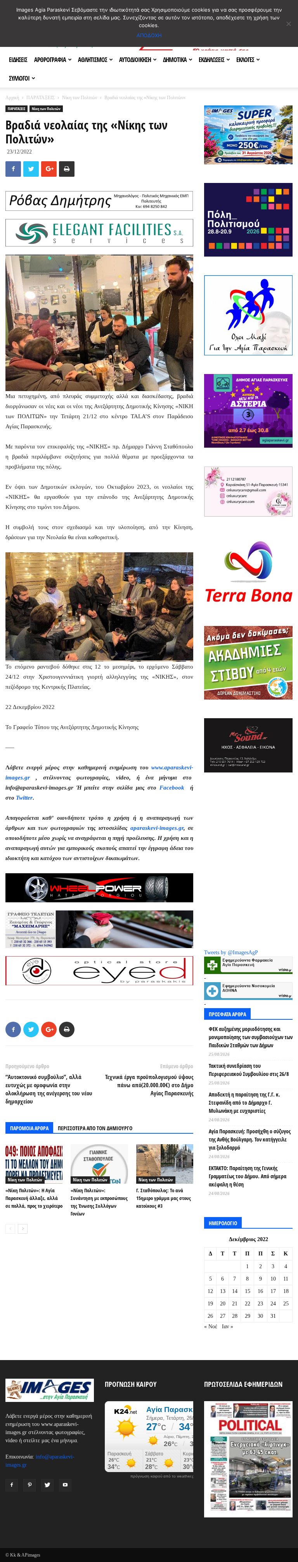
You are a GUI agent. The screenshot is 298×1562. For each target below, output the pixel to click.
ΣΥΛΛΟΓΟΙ (19, 78)
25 (286, 1304)
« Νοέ (210, 1326)
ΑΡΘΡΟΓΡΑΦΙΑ (50, 59)
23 (260, 1304)
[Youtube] (65, 1485)
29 (247, 1316)
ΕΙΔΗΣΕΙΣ (18, 59)
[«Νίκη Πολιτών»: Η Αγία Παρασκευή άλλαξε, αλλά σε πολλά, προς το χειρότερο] (33, 1164)
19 (210, 1304)
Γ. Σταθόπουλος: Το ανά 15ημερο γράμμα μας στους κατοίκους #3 (163, 1198)
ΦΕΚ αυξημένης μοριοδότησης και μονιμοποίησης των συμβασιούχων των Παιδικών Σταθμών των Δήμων (251, 1037)
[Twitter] (47, 1485)
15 (247, 1291)
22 (247, 1304)
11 (285, 1279)
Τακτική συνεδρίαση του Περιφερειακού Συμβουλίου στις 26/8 (249, 1070)
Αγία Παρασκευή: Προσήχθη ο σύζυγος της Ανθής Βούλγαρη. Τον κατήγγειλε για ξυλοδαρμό (250, 1139)
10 (273, 1279)
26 (210, 1316)
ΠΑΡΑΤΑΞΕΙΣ (40, 97)
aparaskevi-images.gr (157, 828)
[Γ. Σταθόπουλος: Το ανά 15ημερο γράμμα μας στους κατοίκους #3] (164, 1163)
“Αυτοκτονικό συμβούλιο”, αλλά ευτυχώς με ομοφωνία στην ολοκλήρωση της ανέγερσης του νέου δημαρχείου (48, 1089)
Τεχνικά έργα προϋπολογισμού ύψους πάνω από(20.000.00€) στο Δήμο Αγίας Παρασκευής (149, 1085)
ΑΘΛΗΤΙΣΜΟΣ (92, 59)
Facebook (173, 787)
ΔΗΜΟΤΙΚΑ (175, 59)
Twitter (24, 798)
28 (234, 1316)
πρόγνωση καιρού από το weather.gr (163, 1476)
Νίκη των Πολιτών (79, 97)
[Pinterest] (29, 1485)
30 (260, 1316)
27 (222, 1316)
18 (286, 1291)
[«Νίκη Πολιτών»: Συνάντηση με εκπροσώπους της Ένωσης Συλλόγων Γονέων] (99, 1163)
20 (222, 1304)
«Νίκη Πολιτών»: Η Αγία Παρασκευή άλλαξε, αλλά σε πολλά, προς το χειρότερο (33, 1198)
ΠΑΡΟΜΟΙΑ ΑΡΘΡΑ (29, 1128)
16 (260, 1291)
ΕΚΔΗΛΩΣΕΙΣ (211, 59)
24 (273, 1304)
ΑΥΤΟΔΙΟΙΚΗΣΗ (135, 59)
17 (273, 1291)
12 (210, 1291)
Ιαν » (227, 1326)
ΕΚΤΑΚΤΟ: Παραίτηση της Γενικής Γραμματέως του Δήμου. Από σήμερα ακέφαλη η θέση (247, 1176)
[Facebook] (11, 1485)
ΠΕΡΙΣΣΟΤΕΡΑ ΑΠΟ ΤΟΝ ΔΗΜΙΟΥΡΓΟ (95, 1128)
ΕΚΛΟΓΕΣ (245, 59)
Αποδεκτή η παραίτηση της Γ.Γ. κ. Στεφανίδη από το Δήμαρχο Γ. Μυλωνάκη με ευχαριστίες (244, 1102)
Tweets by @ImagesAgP (231, 952)
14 (234, 1291)
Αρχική (12, 97)
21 (234, 1304)
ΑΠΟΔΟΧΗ (149, 35)
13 (222, 1291)
